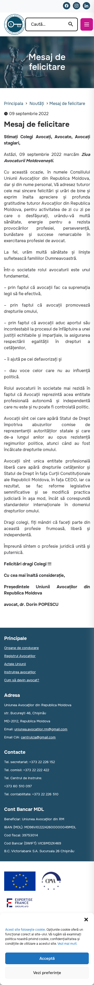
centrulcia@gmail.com (38, 737)
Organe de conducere (21, 648)
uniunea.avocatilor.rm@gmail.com (40, 729)
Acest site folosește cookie (25, 930)
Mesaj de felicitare (67, 103)
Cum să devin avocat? (21, 680)
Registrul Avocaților (20, 656)
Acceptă (47, 958)
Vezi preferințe (47, 972)
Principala (13, 103)
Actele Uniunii (15, 664)
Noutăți (37, 103)
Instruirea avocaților (20, 672)
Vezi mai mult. (67, 944)
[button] (86, 919)
